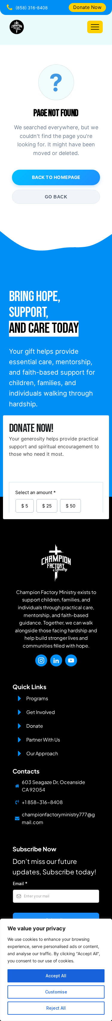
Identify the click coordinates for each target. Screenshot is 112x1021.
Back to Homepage (56, 177)
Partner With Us (43, 739)
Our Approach (42, 753)
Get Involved (40, 712)
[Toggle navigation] (95, 27)
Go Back (56, 196)
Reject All (56, 1008)
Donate (34, 726)
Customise (56, 991)
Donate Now (87, 7)
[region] (56, 970)
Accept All (56, 975)
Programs (37, 698)
